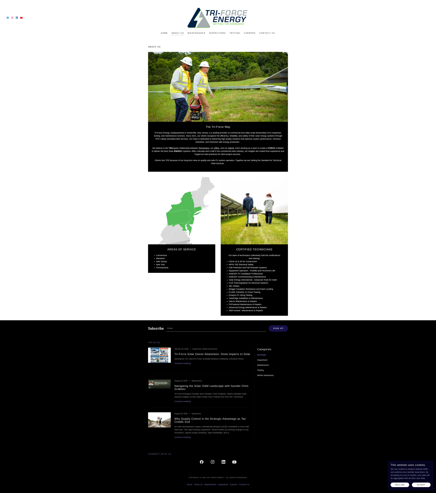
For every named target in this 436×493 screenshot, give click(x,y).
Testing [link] (235, 33)
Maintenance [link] (197, 33)
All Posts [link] (261, 355)
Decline (400, 485)
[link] (7, 17)
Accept (421, 485)
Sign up (278, 328)
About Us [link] (178, 33)
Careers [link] (250, 33)
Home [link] (164, 33)
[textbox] (216, 328)
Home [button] (189, 484)
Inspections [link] (217, 33)
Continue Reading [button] (182, 363)
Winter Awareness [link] (265, 375)
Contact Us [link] (267, 33)
